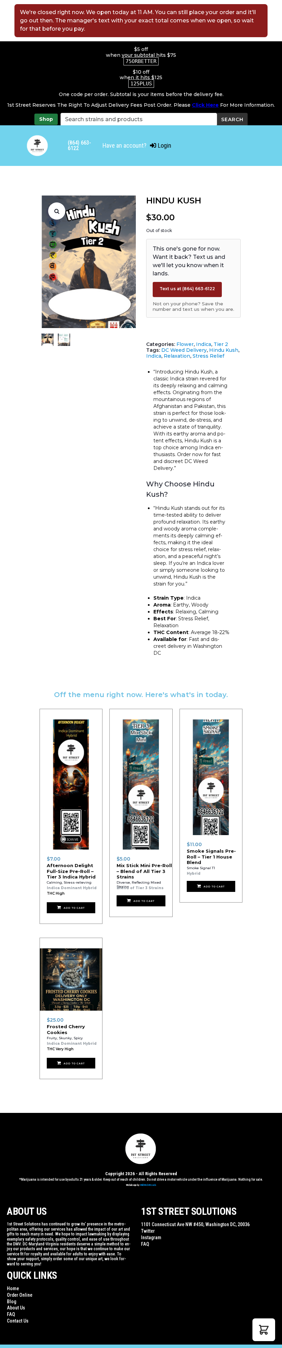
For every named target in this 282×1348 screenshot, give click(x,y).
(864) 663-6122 (79, 145)
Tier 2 (221, 344)
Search (232, 119)
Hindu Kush (223, 350)
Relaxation (177, 356)
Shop (46, 119)
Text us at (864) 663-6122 (187, 288)
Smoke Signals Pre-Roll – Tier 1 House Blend (211, 856)
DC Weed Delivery (184, 350)
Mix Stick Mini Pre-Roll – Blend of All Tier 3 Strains (144, 871)
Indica (203, 344)
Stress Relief (208, 356)
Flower (185, 344)
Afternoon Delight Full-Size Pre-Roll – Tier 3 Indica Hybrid (71, 871)
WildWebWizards (148, 1185)
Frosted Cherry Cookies (66, 1029)
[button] (56, 211)
